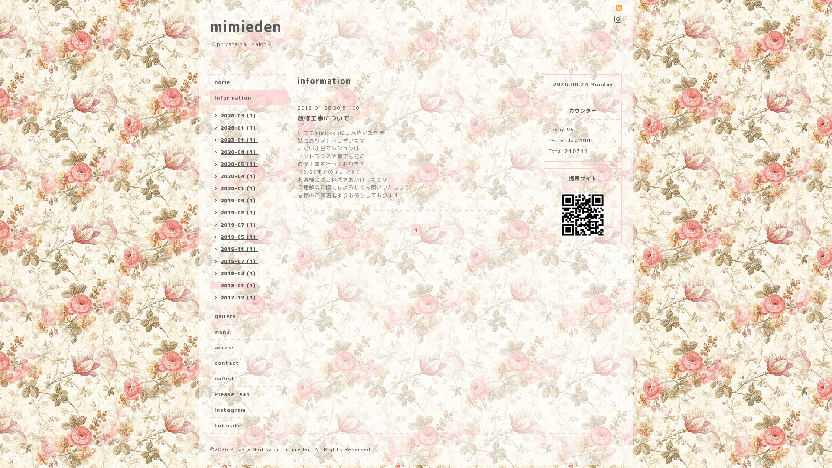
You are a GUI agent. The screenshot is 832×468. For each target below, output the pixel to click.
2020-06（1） (239, 152)
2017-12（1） (239, 297)
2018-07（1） (239, 261)
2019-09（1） (239, 200)
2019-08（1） (239, 212)
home (222, 82)
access (224, 347)
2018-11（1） (239, 249)
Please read (232, 394)
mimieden (246, 26)
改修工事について (324, 118)
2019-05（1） (239, 237)
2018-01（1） (239, 285)
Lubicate (227, 425)
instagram (230, 409)
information (232, 97)
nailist (224, 378)
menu (222, 331)
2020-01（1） (239, 188)
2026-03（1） (239, 115)
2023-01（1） (239, 139)
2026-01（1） (239, 127)
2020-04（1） (239, 176)
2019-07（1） (239, 224)
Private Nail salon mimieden (270, 449)
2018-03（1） (239, 273)
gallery (225, 316)
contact (226, 363)
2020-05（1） (239, 164)
